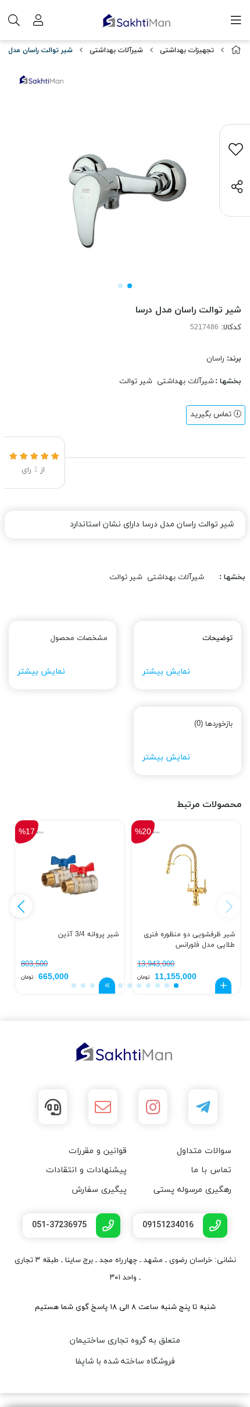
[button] (21, 906)
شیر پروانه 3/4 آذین (88, 934)
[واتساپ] (52, 1106)
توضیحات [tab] (217, 638)
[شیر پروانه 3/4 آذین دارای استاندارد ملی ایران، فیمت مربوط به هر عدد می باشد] (70, 875)
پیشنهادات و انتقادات (86, 1170)
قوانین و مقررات (98, 1151)
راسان (215, 359)
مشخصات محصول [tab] (79, 638)
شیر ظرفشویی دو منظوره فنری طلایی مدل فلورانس (189, 940)
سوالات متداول (204, 1151)
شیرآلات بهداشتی (116, 50)
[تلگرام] (202, 1106)
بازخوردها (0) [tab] (213, 724)
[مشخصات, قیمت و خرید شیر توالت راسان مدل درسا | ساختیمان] (125, 1052)
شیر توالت (135, 381)
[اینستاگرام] (152, 1106)
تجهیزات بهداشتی (187, 50)
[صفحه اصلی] (236, 50)
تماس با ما (211, 1170)
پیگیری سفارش (99, 1190)
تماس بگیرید (212, 414)
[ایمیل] (102, 1106)
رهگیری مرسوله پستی (192, 1190)
